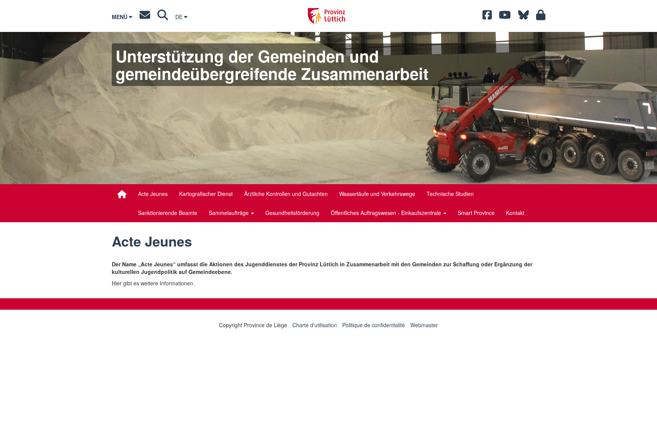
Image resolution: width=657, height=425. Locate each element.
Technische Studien (450, 193)
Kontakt (515, 212)
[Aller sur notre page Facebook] (487, 17)
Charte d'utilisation (314, 325)
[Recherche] (162, 17)
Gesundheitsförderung (292, 212)
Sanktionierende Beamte (167, 212)
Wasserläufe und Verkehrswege (377, 193)
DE (179, 17)
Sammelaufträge (229, 212)
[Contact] (145, 17)
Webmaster (424, 325)
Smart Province (476, 212)
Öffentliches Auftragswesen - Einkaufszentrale (387, 212)
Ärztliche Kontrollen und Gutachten (286, 193)
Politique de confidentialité (373, 325)
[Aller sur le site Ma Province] (541, 17)
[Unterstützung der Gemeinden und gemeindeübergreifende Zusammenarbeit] (122, 194)
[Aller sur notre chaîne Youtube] (505, 17)
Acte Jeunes (153, 193)
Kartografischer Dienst (206, 193)
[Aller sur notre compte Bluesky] (523, 17)
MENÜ (120, 17)
